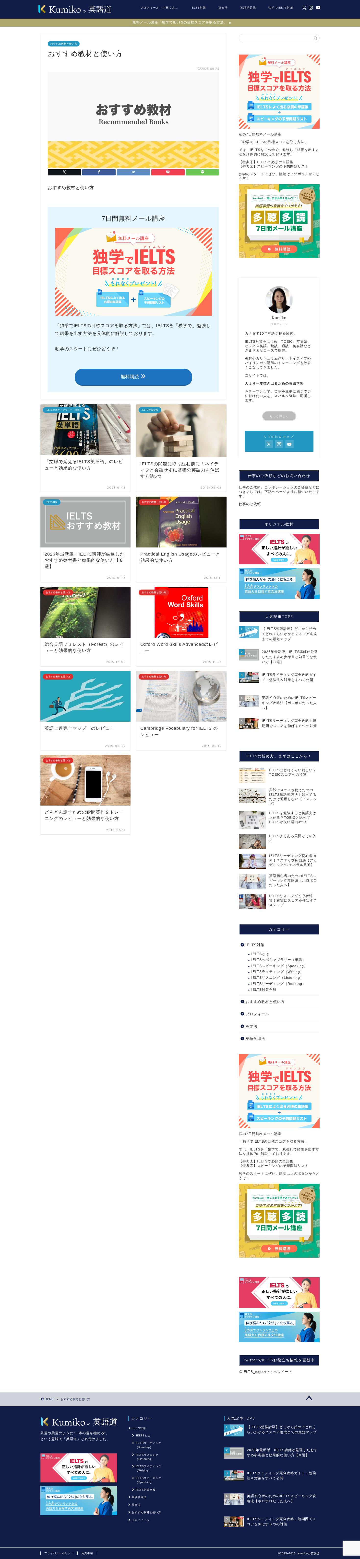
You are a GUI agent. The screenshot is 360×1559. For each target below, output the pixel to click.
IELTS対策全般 (263, 989)
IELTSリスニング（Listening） (277, 977)
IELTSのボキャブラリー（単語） (278, 960)
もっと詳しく (279, 416)
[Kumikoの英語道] (74, 12)
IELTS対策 (198, 7)
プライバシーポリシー (59, 1553)
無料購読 (130, 376)
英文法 (223, 7)
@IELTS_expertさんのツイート (265, 1372)
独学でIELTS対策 (280, 7)
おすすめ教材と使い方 (63, 43)
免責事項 (87, 1553)
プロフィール (257, 1014)
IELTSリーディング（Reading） (278, 984)
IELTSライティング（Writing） (277, 972)
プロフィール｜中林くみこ (159, 7)
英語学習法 (248, 7)
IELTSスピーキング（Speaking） (279, 966)
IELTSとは (260, 954)
